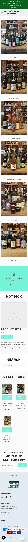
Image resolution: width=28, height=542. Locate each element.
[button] (10, 284)
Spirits (14, 220)
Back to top (14, 475)
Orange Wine (14, 139)
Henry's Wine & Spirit (11, 12)
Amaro (14, 261)
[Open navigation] (2, 12)
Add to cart (7, 397)
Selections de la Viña (7, 403)
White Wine (14, 98)
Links (3, 520)
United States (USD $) (13, 526)
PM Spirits (7, 435)
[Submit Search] (24, 365)
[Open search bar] (21, 12)
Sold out (7, 337)
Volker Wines (21, 403)
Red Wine (14, 58)
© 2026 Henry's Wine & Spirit (8, 537)
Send (22, 465)
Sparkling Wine (14, 179)
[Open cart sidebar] (26, 12)
